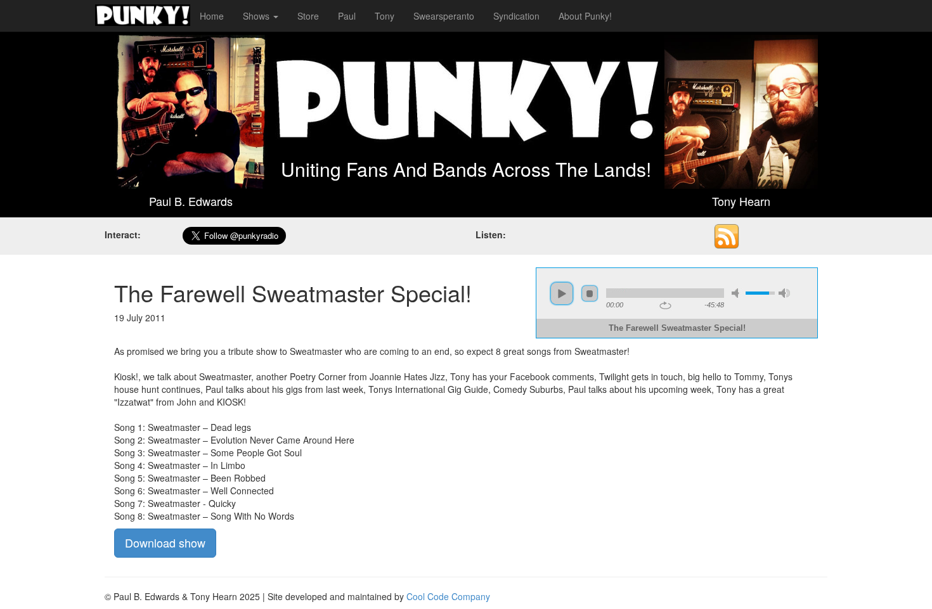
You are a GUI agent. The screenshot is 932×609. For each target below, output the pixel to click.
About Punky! (585, 16)
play (561, 293)
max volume (784, 293)
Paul (347, 16)
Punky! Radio (142, 16)
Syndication (516, 16)
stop (590, 293)
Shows (257, 16)
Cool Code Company (448, 596)
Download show (165, 542)
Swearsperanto (443, 16)
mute (737, 293)
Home (212, 16)
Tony (384, 16)
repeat (665, 305)
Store (308, 16)
